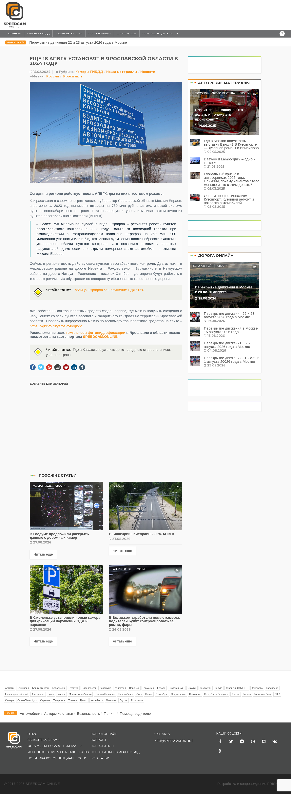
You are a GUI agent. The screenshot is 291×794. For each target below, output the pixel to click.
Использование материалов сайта (58, 752)
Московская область (80, 694)
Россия (52, 76)
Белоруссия (59, 688)
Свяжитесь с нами (44, 740)
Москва (61, 694)
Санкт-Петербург (27, 700)
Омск (139, 694)
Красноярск (38, 694)
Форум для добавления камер (55, 746)
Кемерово (257, 688)
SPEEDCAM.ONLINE (100, 337)
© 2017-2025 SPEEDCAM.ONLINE (32, 784)
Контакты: (162, 734)
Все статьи (99, 758)
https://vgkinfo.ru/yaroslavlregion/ (56, 326)
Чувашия (111, 700)
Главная (14, 33)
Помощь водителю (158, 33)
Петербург (162, 694)
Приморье (195, 694)
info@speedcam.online (173, 741)
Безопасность (88, 714)
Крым (51, 694)
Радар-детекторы (69, 33)
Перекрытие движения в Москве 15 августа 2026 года (74, 42)
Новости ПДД (102, 746)
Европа (161, 688)
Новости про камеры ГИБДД (115, 752)
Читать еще (43, 554)
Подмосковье (178, 694)
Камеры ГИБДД (38, 33)
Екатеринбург (176, 688)
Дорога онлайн (15, 42)
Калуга (218, 688)
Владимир (105, 688)
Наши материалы (121, 72)
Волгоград (120, 688)
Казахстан (205, 688)
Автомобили (201, 93)
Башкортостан (40, 688)
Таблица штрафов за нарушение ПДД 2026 (108, 290)
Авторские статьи (224, 93)
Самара (9, 700)
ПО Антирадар (99, 33)
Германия (148, 688)
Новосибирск (125, 694)
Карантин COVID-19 (237, 688)
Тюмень (72, 700)
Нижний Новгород (105, 694)
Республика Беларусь (216, 694)
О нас (32, 734)
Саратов (45, 700)
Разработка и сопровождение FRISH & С (252, 784)
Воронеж (134, 688)
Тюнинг (110, 714)
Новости (147, 72)
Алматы (9, 688)
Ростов (247, 694)
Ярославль (73, 76)
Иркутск (192, 688)
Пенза (148, 694)
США (277, 694)
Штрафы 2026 (126, 33)
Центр (83, 700)
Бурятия (73, 688)
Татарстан (59, 700)
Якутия (123, 700)
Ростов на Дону (262, 694)
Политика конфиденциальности (57, 758)
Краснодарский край (16, 694)
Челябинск (97, 700)
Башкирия (23, 688)
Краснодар (272, 688)
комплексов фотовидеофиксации (95, 333)
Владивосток (89, 688)
